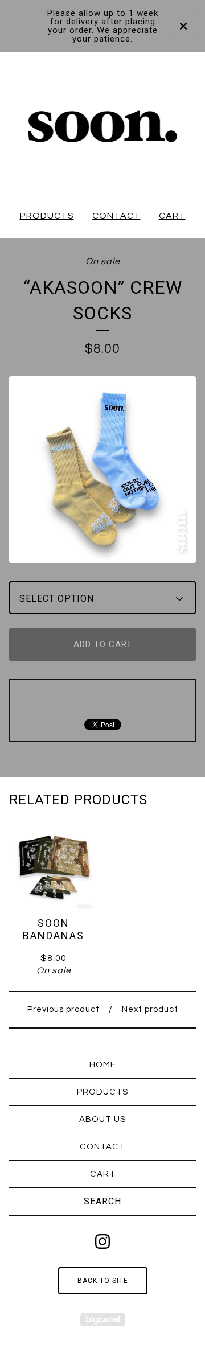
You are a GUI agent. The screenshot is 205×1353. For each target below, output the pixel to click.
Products (47, 215)
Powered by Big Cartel (102, 1319)
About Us (102, 1119)
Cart (172, 215)
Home (102, 1064)
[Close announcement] (183, 26)
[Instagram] (102, 1241)
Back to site (102, 1281)
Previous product (63, 1009)
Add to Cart (102, 644)
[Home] (103, 126)
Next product (150, 1009)
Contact (116, 215)
